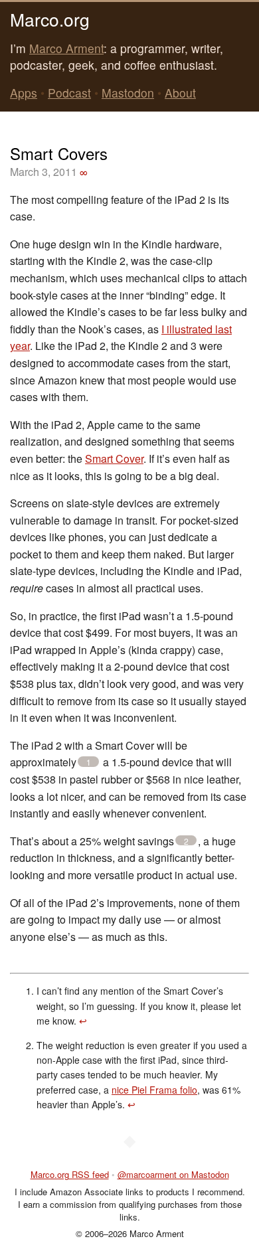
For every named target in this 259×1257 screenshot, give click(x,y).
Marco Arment (66, 48)
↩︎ (83, 1020)
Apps (23, 92)
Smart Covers (59, 153)
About (180, 92)
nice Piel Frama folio (154, 1089)
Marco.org (50, 19)
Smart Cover (114, 458)
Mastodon (128, 92)
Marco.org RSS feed (70, 1174)
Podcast (69, 92)
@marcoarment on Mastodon (173, 1174)
